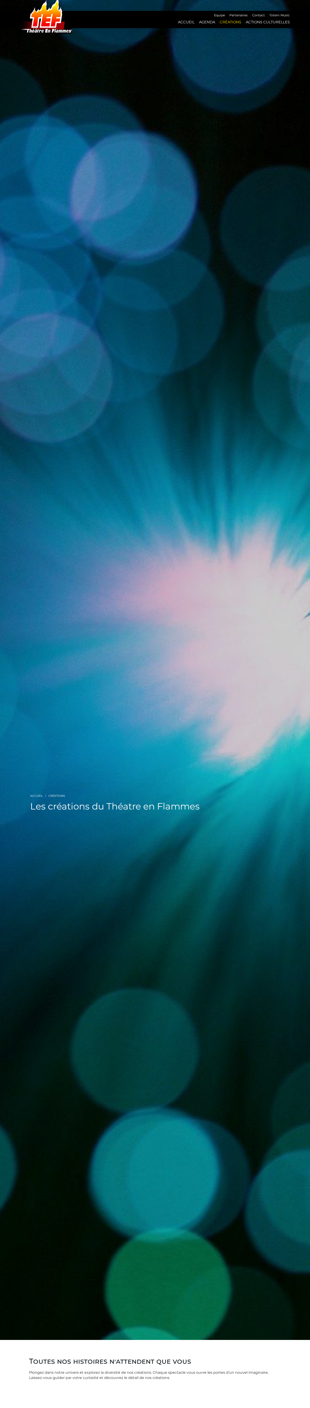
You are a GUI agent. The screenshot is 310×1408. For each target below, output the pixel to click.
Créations (230, 22)
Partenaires (238, 15)
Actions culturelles (268, 22)
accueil (186, 22)
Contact (258, 15)
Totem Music (279, 15)
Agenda (207, 22)
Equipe (219, 15)
